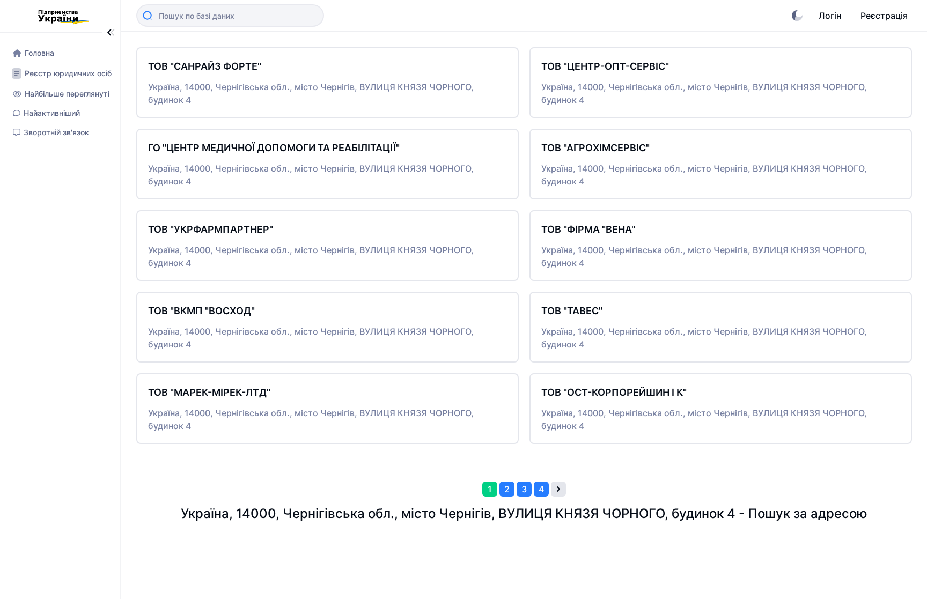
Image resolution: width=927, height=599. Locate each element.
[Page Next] (558, 489)
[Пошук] (147, 15)
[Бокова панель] (111, 32)
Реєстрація (884, 15)
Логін (830, 15)
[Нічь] (797, 15)
